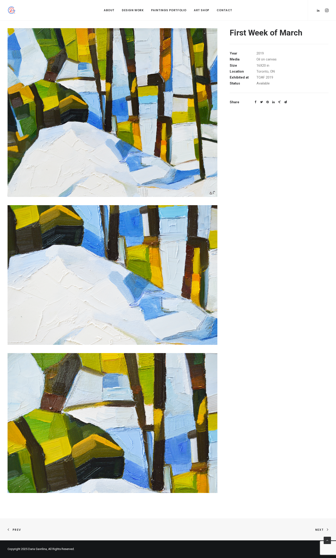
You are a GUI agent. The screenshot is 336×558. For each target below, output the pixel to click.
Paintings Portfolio (169, 10)
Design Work (133, 10)
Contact (224, 10)
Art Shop (201, 10)
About (109, 10)
